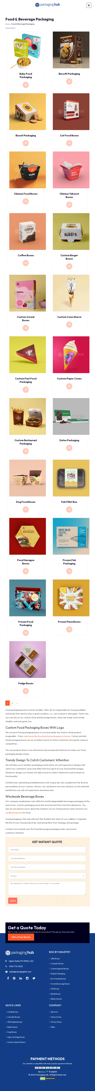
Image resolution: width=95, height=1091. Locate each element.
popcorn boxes (63, 736)
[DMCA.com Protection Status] (47, 1078)
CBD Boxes (55, 958)
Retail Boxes (55, 994)
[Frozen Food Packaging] (27, 597)
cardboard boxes (13, 812)
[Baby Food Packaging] (27, 49)
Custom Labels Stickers (16, 1042)
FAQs (53, 1027)
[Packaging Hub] (19, 954)
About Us (54, 1012)
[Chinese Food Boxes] (27, 169)
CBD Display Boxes (14, 1022)
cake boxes (28, 736)
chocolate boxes (45, 736)
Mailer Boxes (12, 1027)
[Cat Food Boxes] (71, 111)
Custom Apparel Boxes (60, 969)
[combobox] (47, 876)
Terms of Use (56, 1017)
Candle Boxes (12, 1012)
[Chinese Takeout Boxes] (71, 169)
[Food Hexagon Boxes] (27, 536)
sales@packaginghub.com (20, 971)
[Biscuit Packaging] (27, 111)
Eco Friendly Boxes (58, 979)
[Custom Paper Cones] (71, 354)
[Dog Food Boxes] (27, 477)
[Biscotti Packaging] (71, 49)
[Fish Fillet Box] (71, 477)
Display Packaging (58, 974)
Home (7, 24)
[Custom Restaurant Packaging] (27, 416)
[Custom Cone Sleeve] (71, 293)
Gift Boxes (55, 989)
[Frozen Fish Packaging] (71, 536)
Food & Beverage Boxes (60, 984)
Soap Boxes (12, 1032)
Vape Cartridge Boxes (16, 1037)
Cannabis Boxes (13, 1017)
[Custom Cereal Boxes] (27, 293)
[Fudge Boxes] (27, 659)
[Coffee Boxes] (27, 231)
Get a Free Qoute (21, 937)
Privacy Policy (56, 1022)
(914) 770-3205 (16, 966)
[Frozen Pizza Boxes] (71, 597)
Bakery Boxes (56, 999)
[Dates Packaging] (71, 416)
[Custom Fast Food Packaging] (27, 354)
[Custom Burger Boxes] (71, 231)
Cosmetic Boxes (57, 963)
